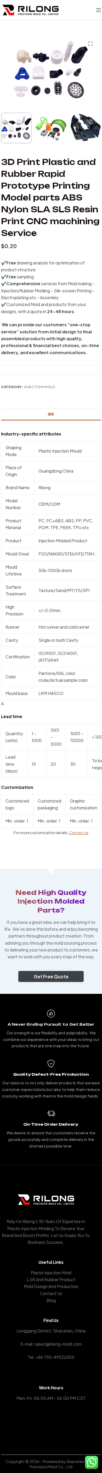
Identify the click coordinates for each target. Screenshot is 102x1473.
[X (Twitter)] (51, 1424)
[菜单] (98, 10)
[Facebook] (43, 1424)
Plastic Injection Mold (51, 1272)
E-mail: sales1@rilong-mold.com (51, 1344)
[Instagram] (59, 1424)
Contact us (78, 832)
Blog (51, 1300)
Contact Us (51, 1293)
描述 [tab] (51, 414)
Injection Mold (39, 387)
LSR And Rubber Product (51, 1279)
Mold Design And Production (51, 1286)
